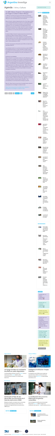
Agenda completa (42, 348)
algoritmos (39, 376)
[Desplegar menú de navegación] (50, 2)
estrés (13, 374)
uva (40, 405)
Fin (21, 93)
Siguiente (17, 93)
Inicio (6, 93)
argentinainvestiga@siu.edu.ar (17, 434)
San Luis (35, 403)
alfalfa (21, 373)
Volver (32, 93)
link (43, 298)
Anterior (10, 93)
